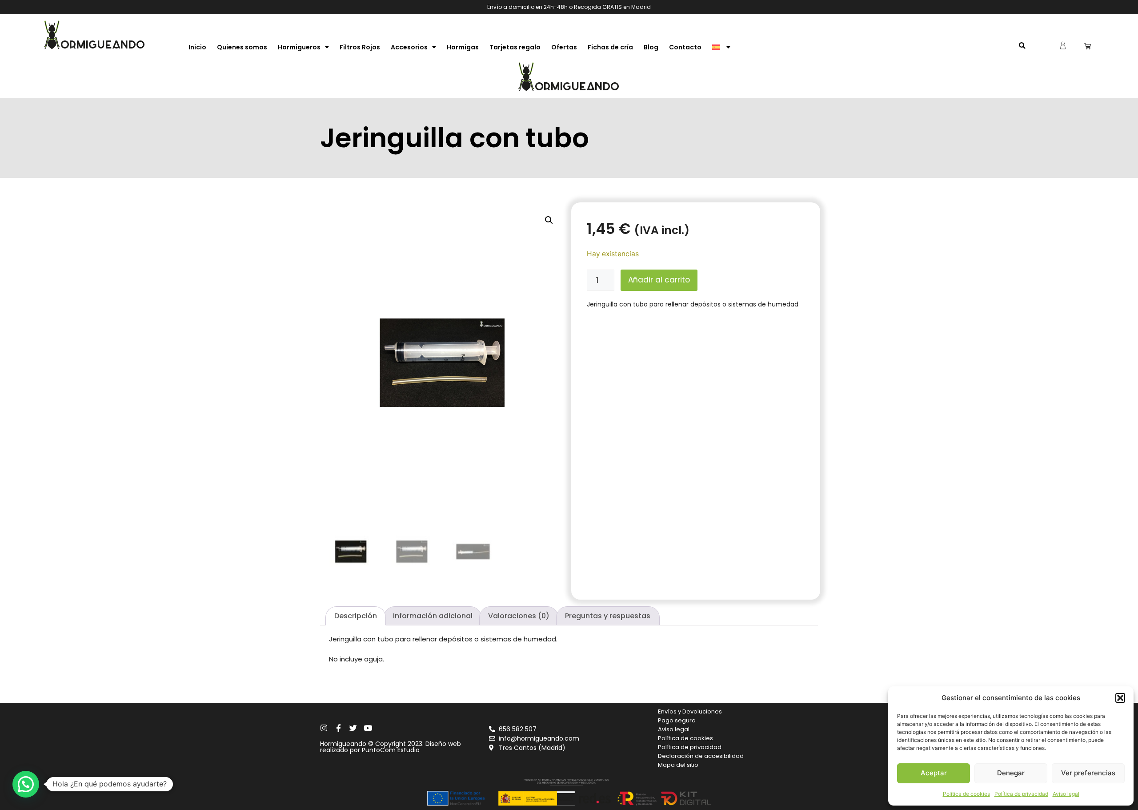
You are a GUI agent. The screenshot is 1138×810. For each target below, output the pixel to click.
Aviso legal (1066, 793)
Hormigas (463, 47)
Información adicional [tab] (433, 616)
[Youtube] (368, 728)
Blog (651, 47)
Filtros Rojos (360, 47)
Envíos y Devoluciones (690, 711)
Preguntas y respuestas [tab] (607, 616)
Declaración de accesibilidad (701, 756)
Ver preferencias (1088, 773)
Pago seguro (677, 720)
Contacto (685, 47)
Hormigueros (299, 47)
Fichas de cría (610, 47)
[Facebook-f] (338, 728)
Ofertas (564, 47)
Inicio (197, 47)
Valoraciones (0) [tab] (518, 616)
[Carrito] (1087, 46)
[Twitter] (353, 728)
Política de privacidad (1021, 793)
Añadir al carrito (659, 279)
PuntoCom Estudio (391, 750)
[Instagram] (324, 728)
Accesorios (409, 47)
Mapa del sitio (678, 765)
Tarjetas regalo (515, 47)
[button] (1120, 697)
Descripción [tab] (355, 616)
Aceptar (934, 773)
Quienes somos (242, 47)
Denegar (1011, 773)
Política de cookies (966, 793)
